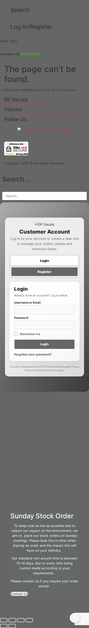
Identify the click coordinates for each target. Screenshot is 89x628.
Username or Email (27, 302)
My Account (23, 54)
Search (20, 9)
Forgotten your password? (33, 354)
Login (44, 344)
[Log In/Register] (5, 27)
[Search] (5, 10)
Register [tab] (44, 272)
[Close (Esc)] (29, 620)
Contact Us (19, 594)
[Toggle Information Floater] (75, 618)
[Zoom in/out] (3, 620)
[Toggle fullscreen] (12, 620)
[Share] (20, 620)
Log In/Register (31, 26)
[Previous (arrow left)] (3, 626)
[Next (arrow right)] (12, 626)
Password (21, 317)
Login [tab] (44, 261)
